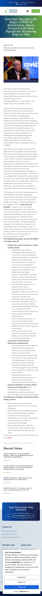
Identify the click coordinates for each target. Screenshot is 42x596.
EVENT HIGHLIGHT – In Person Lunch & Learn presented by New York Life (18, 489)
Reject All (21, 582)
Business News (16, 48)
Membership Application (10, 549)
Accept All (22, 587)
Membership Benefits (28, 549)
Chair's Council (28, 48)
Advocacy (7, 48)
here (10, 438)
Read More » (7, 460)
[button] (28, 11)
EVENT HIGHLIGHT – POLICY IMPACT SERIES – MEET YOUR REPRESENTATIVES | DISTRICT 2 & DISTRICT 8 (18, 455)
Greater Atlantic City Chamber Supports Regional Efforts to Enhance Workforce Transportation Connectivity (18, 467)
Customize (21, 577)
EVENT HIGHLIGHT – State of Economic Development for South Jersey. (18, 479)
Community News (10, 50)
